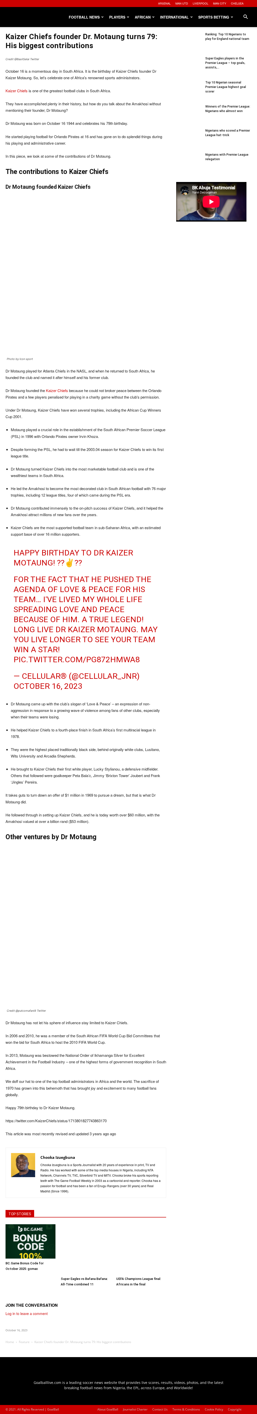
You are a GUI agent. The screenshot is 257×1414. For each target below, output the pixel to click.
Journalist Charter (135, 1409)
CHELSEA (237, 3)
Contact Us (160, 1409)
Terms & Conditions (186, 1409)
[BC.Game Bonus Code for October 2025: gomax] (30, 1241)
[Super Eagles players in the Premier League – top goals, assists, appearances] (188, 68)
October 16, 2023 (48, 686)
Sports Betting (213, 17)
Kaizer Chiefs (17, 90)
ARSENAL (164, 3)
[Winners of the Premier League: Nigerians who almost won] (188, 116)
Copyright (234, 1409)
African (143, 17)
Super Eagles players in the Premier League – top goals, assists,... (225, 63)
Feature (24, 1342)
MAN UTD (181, 3)
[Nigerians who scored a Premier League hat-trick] (188, 140)
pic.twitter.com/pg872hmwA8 (77, 659)
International (174, 17)
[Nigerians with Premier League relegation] (188, 164)
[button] (245, 17)
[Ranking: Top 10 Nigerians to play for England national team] (188, 44)
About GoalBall (107, 1409)
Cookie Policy (214, 1409)
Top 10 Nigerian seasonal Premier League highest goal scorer (225, 87)
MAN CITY (219, 3)
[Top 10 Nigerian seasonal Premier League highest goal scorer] (188, 92)
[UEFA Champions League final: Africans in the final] (141, 1249)
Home (10, 1342)
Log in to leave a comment (27, 1313)
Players (117, 17)
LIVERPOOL (200, 3)
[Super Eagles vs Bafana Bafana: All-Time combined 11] (86, 1249)
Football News (84, 17)
